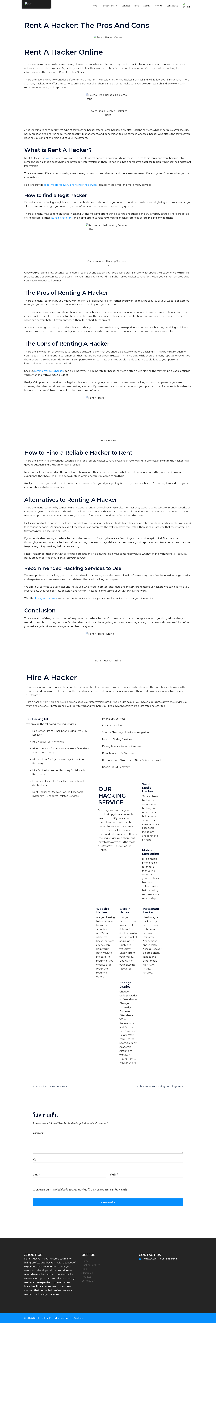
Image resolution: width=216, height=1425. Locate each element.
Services (126, 5)
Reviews (158, 5)
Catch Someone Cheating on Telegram (158, 1086)
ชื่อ (35, 1159)
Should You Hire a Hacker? (51, 1086)
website (50, 158)
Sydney (78, 1318)
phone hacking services (83, 184)
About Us (87, 1272)
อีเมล (36, 1174)
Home (94, 5)
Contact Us (172, 5)
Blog (136, 5)
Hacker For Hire (109, 5)
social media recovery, (56, 184)
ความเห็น (39, 1133)
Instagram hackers (46, 598)
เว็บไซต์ (114, 1174)
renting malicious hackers (49, 371)
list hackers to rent (62, 217)
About (146, 5)
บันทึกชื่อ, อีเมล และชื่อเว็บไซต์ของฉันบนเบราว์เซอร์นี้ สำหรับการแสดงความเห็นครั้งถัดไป (81, 1189)
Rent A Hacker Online (72, 72)
